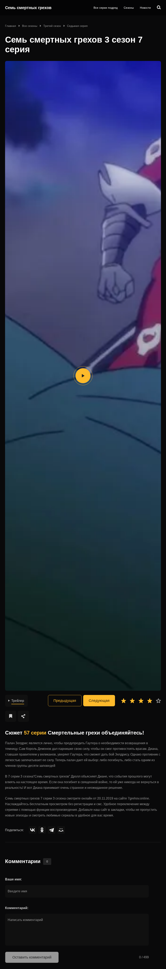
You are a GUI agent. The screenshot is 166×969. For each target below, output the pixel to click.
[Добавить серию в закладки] (10, 716)
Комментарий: (16, 908)
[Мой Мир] (61, 830)
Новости (145, 7)
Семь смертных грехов (28, 7)
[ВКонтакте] (32, 830)
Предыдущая (64, 701)
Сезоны (129, 7)
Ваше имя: (13, 879)
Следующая (99, 701)
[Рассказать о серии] (23, 716)
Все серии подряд (106, 7)
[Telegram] (51, 830)
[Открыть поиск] (159, 7)
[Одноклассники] (42, 830)
